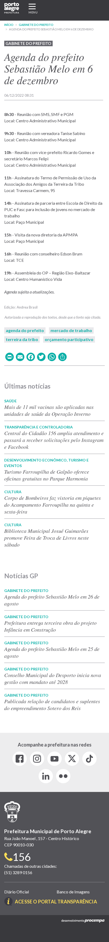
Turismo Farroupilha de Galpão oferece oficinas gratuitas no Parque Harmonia (46, 475)
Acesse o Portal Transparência (56, 901)
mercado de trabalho (71, 330)
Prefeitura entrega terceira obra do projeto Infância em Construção (50, 626)
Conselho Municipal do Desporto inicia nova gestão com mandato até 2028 (52, 678)
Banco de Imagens (73, 891)
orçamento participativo (69, 339)
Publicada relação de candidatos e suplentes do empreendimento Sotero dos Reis (52, 704)
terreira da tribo (22, 339)
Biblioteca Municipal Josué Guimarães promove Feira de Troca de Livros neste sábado (46, 537)
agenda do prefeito (25, 330)
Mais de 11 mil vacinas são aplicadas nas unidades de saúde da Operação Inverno (49, 410)
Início (8, 24)
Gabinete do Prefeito (36, 24)
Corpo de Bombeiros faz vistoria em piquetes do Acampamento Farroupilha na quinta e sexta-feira (52, 504)
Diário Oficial (16, 891)
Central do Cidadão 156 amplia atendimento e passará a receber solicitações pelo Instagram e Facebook (54, 440)
